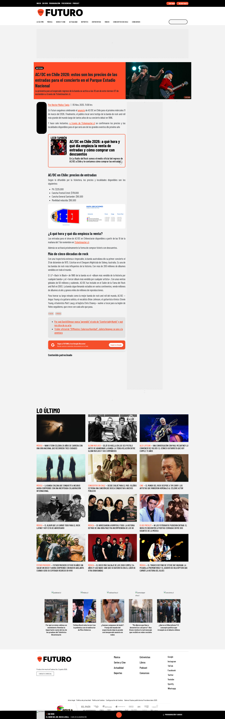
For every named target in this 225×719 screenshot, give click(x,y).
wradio (109, 710)
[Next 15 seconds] (124, 715)
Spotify (170, 684)
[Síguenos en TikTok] (168, 11)
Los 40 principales (97, 706)
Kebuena (155, 710)
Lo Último (40, 22)
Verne (139, 710)
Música (49, 22)
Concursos (136, 22)
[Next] (130, 715)
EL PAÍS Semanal (132, 710)
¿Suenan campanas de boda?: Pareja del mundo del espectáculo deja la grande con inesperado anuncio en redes (112, 630)
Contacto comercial (45, 674)
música (59, 314)
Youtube (170, 679)
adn (146, 706)
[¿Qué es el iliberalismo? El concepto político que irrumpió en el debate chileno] (168, 611)
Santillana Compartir (120, 706)
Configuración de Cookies (114, 700)
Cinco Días (117, 710)
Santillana (108, 706)
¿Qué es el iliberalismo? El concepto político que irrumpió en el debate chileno (169, 627)
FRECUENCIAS (66, 3)
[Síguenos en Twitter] (176, 11)
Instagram (171, 661)
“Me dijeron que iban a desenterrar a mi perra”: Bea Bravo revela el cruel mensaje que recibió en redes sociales (140, 628)
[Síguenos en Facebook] (172, 11)
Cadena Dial (147, 710)
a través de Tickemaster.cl (82, 123)
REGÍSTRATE (183, 3)
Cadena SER (131, 706)
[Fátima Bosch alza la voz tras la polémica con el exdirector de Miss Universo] (84, 611)
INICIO (39, 3)
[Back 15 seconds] (113, 715)
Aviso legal (71, 700)
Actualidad (73, 22)
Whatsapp (171, 688)
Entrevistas (96, 22)
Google (170, 656)
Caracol (155, 706)
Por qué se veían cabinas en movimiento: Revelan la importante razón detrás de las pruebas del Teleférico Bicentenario (56, 630)
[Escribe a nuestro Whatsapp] (187, 11)
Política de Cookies (98, 700)
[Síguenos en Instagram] (165, 11)
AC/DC (51, 314)
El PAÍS (86, 706)
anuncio (81, 110)
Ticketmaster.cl (82, 242)
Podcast (143, 667)
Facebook (171, 670)
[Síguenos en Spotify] (183, 11)
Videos (107, 22)
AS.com (138, 706)
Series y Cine (60, 22)
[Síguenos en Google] (161, 11)
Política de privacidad (83, 700)
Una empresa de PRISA (64, 708)
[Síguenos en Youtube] (180, 11)
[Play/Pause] (119, 715)
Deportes (84, 22)
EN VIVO (45, 3)
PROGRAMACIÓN (54, 3)
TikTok (170, 665)
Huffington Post (89, 710)
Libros (142, 662)
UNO (102, 710)
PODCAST (76, 3)
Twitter (170, 675)
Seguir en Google (116, 345)
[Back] (108, 715)
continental (126, 710)
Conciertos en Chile (120, 22)
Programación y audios (174, 714)
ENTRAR (171, 3)
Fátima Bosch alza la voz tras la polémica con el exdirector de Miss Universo (84, 627)
